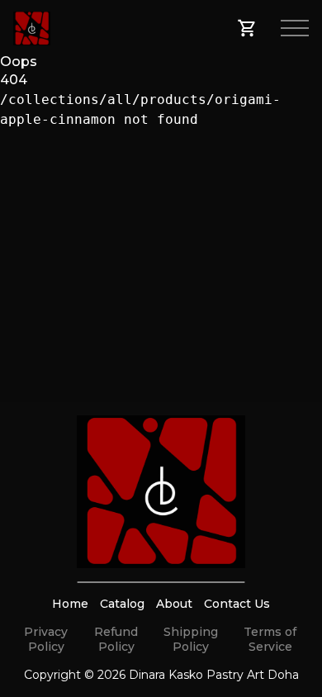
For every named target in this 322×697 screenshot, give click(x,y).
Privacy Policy (46, 639)
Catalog (122, 603)
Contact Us (237, 603)
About (174, 603)
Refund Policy (116, 639)
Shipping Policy (190, 639)
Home (70, 603)
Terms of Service (270, 639)
